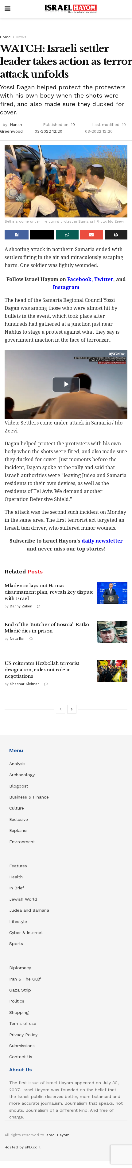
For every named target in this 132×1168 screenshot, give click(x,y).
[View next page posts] (71, 709)
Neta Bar (17, 639)
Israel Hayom (57, 1135)
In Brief (16, 887)
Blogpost (18, 786)
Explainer (18, 830)
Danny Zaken (21, 606)
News (21, 37)
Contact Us (20, 1056)
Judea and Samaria (29, 910)
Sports (16, 943)
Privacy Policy (23, 1034)
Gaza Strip (20, 990)
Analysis (18, 763)
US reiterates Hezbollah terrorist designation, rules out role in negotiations (42, 669)
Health (16, 876)
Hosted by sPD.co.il (23, 1147)
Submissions (22, 1045)
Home (5, 37)
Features (18, 865)
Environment (22, 841)
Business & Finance (29, 797)
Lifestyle (18, 921)
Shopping (19, 1012)
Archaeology (22, 774)
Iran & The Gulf (25, 979)
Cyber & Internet (26, 932)
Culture (16, 808)
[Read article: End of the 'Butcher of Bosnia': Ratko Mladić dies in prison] (112, 632)
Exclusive (18, 819)
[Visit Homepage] (70, 9)
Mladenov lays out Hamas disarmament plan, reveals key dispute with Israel (49, 592)
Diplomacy (21, 967)
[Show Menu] (7, 9)
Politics (16, 1001)
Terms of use (22, 1023)
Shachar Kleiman (25, 684)
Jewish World (23, 899)
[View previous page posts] (60, 709)
